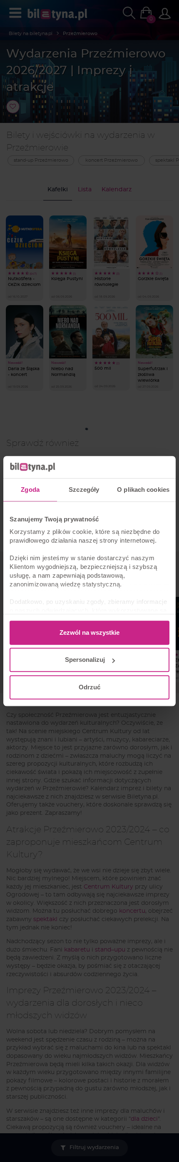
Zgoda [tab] (30, 489)
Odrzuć (89, 687)
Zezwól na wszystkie (89, 632)
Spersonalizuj (85, 659)
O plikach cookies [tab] (143, 489)
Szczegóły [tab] (84, 489)
